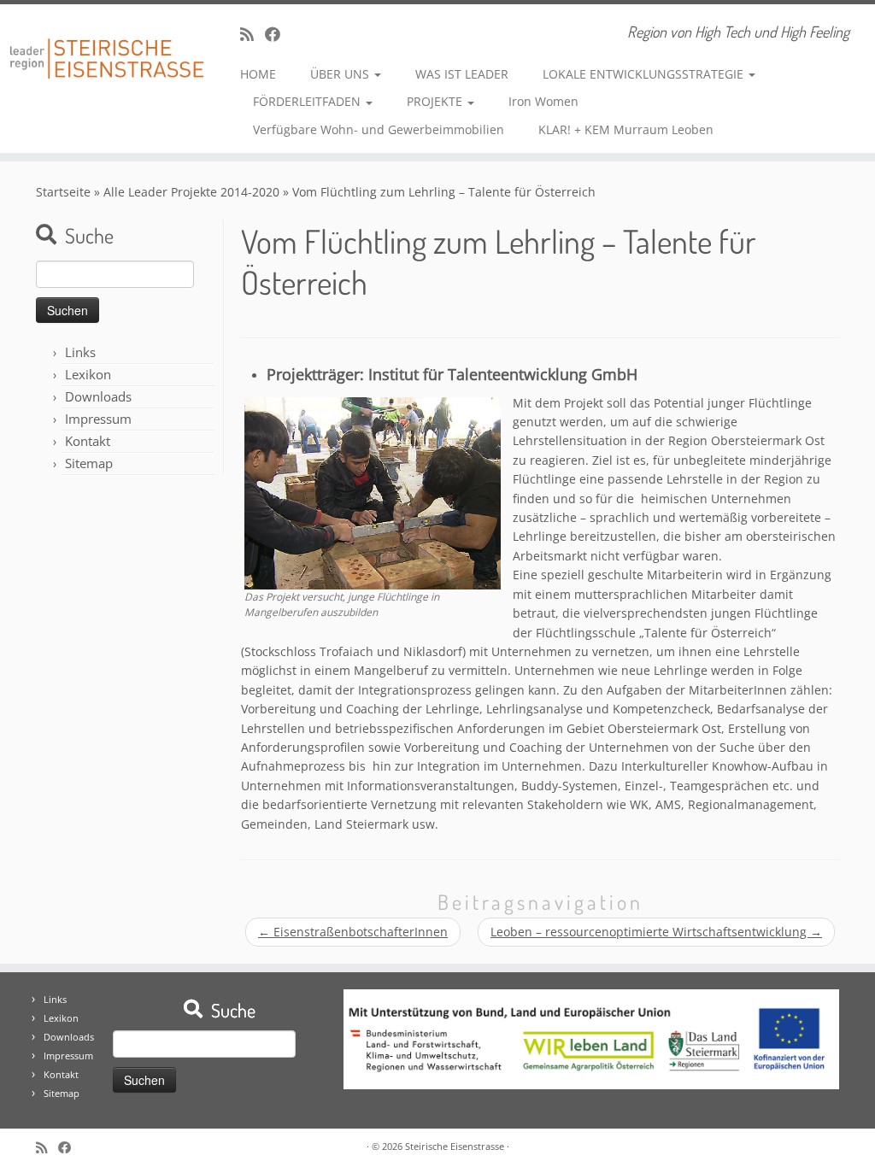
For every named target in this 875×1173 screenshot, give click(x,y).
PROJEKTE (436, 101)
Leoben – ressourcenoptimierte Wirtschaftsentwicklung (656, 932)
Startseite (63, 192)
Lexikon (88, 374)
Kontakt (87, 440)
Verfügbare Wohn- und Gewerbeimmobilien (378, 129)
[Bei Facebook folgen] (278, 34)
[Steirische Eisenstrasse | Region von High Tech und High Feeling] (102, 46)
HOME (258, 74)
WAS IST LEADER (461, 74)
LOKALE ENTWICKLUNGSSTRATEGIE (645, 74)
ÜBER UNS (341, 74)
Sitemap (89, 463)
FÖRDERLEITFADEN (308, 101)
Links (80, 352)
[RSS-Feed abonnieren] (252, 34)
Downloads (98, 396)
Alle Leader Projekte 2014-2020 (191, 192)
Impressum (98, 418)
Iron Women (543, 101)
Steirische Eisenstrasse (454, 1146)
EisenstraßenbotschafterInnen (353, 932)
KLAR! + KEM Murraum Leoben (626, 129)
